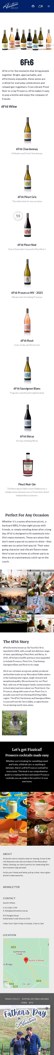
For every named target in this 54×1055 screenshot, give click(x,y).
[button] (47, 1008)
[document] (27, 527)
